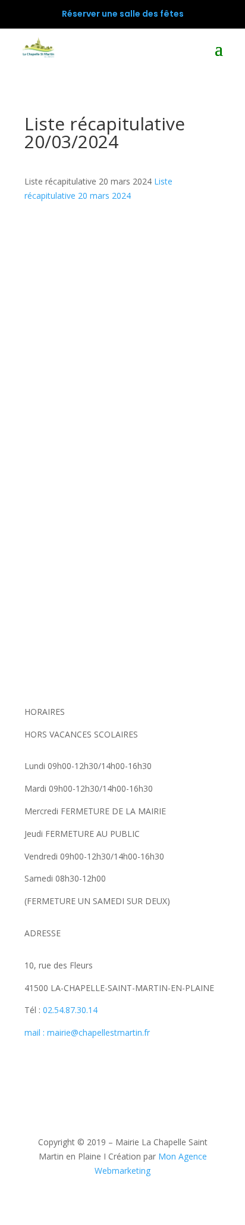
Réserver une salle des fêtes (123, 14)
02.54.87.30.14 (70, 1009)
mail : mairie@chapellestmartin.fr (87, 1032)
